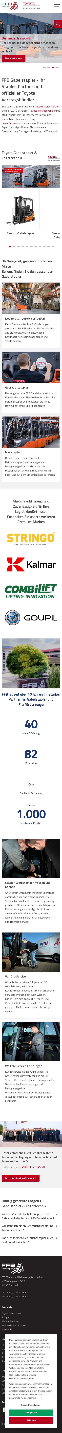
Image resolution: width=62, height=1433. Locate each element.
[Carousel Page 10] (48, 246)
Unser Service (9, 123)
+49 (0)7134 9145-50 (17, 1292)
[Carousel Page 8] (40, 246)
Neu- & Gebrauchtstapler (14, 1325)
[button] (57, 6)
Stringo (5, 1317)
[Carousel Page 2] (48, 67)
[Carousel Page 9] (44, 246)
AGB (4, 1384)
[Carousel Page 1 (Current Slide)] (10, 246)
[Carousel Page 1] (44, 67)
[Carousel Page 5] (27, 246)
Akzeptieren (31, 1413)
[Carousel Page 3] (18, 246)
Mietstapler (7, 1329)
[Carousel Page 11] (53, 246)
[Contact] (58, 24)
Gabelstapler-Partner (47, 106)
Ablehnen (31, 1420)
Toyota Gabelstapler (11, 1313)
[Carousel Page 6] (31, 246)
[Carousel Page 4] (57, 67)
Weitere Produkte (10, 1321)
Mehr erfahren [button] (13, 58)
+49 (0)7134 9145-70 (32, 1167)
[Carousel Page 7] (35, 246)
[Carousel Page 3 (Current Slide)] (53, 67)
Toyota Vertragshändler (42, 111)
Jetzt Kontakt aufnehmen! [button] (20, 1178)
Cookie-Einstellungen (31, 1405)
